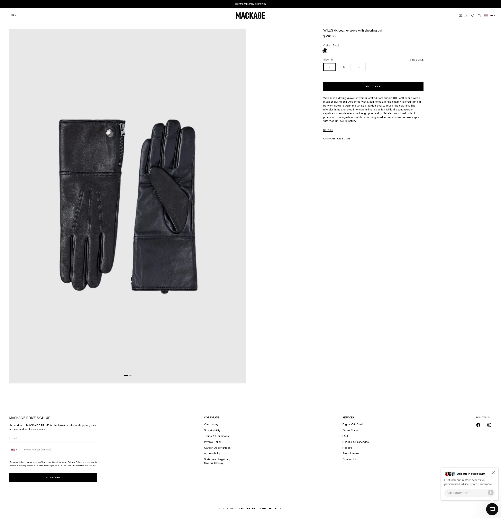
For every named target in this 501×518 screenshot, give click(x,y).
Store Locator (351, 453)
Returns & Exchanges (355, 442)
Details (328, 130)
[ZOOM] (238, 375)
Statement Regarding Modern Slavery (217, 461)
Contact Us (349, 459)
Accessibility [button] (212, 453)
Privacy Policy (74, 462)
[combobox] (16, 449)
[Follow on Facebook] (478, 425)
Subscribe (53, 477)
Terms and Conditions (52, 462)
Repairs (347, 447)
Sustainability (212, 430)
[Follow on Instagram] (489, 425)
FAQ (345, 436)
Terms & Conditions (216, 436)
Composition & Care (336, 138)
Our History (211, 424)
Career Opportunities (217, 447)
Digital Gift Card (352, 424)
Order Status (350, 430)
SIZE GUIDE (416, 59)
